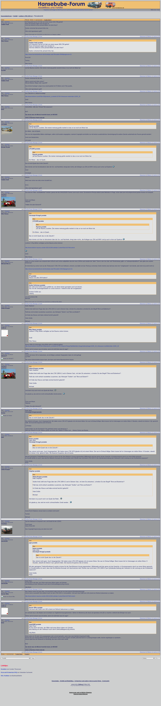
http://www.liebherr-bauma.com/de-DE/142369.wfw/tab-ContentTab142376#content (50, 247)
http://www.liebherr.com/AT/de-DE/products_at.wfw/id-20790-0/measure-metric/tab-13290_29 (52, 96)
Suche (65, 9)
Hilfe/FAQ (60, 9)
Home (76, 9)
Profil (26, 36)
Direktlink (7, 22)
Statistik (81, 9)
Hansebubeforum (6, 16)
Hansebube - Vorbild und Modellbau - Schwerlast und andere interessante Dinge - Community (80, 681)
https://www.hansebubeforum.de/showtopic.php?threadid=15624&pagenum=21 (49, 269)
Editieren (149, 36)
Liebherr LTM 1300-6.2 (26, 16)
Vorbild (15, 16)
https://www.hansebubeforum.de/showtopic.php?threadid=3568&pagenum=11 (48, 54)
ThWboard (80, 684)
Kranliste (4, 669)
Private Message (33, 36)
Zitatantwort (143, 36)
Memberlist (70, 9)
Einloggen (53, 9)
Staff (91, 9)
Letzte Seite (48, 19)
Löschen (155, 36)
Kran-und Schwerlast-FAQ (9, 672)
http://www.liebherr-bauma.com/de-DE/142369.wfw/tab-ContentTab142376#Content (50, 596)
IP (159, 36)
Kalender (86, 9)
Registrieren (47, 9)
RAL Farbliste (5, 675)
